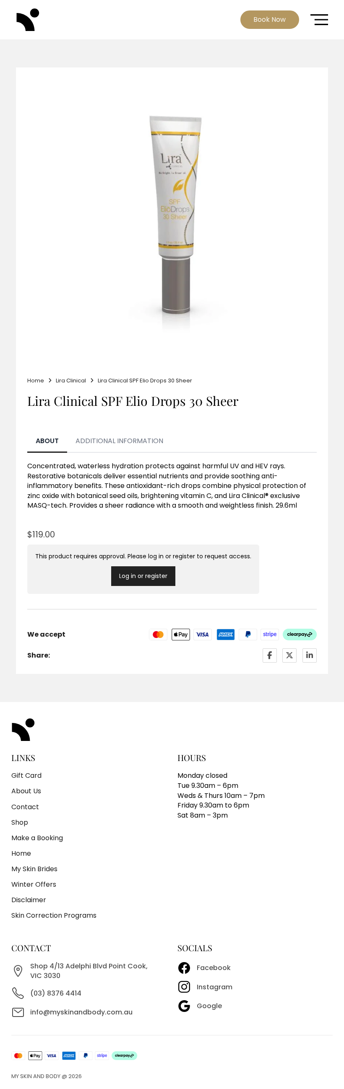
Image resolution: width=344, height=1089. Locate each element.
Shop (19, 822)
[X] (289, 655)
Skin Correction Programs (53, 915)
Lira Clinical (71, 381)
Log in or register (143, 576)
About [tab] (47, 441)
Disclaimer (28, 900)
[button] (305, 90)
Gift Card (26, 775)
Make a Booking (37, 838)
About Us (26, 791)
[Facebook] (270, 655)
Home (35, 381)
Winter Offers (33, 884)
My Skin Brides (34, 869)
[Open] (319, 19)
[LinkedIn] (309, 655)
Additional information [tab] (119, 441)
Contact (25, 807)
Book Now (269, 19)
